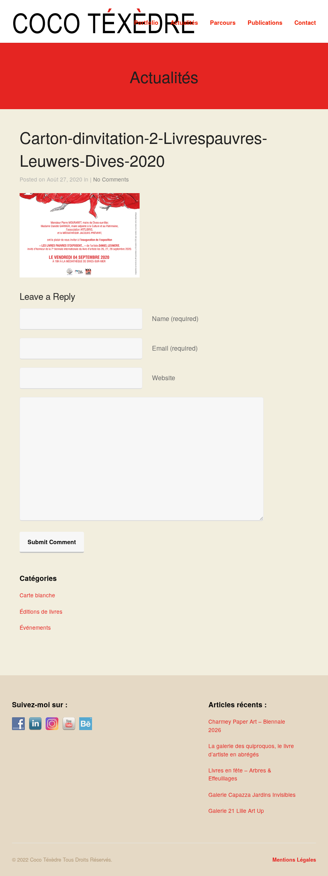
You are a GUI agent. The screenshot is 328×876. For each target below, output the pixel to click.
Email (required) (175, 348)
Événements (35, 627)
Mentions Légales (294, 859)
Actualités (184, 22)
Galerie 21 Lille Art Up (236, 810)
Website (163, 377)
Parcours (223, 22)
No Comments (111, 179)
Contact (305, 22)
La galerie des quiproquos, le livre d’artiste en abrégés (251, 750)
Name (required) (175, 318)
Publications (265, 22)
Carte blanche (37, 595)
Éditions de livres (41, 611)
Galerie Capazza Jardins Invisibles (252, 794)
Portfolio (146, 22)
